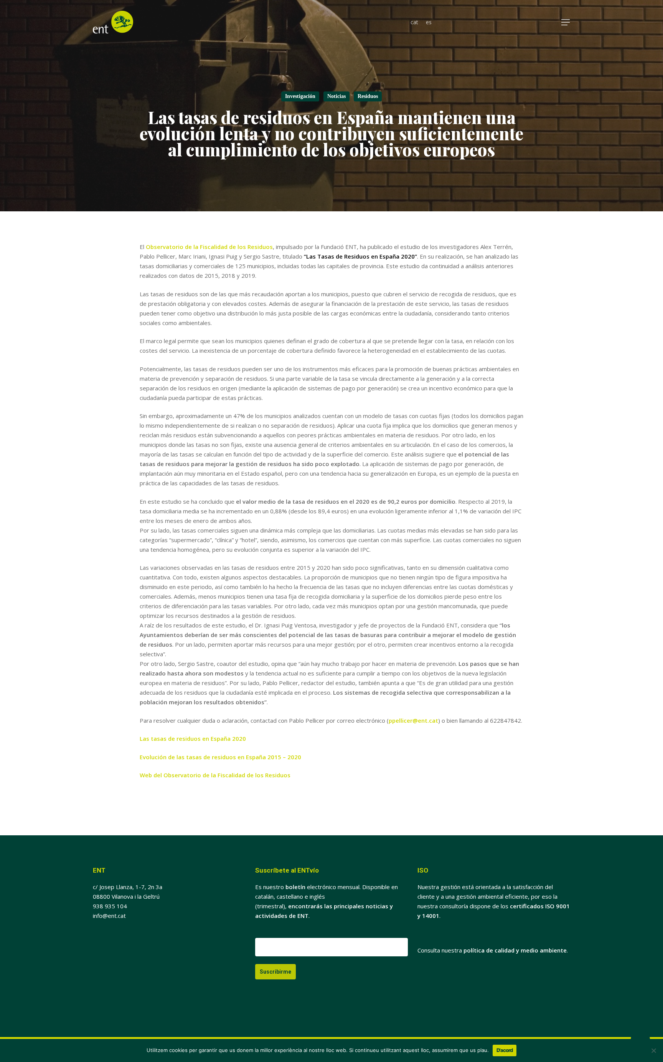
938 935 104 (110, 906)
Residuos (368, 96)
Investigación (300, 96)
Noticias (336, 96)
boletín (295, 887)
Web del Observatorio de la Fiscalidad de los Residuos (215, 775)
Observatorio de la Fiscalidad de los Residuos (209, 247)
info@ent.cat (109, 915)
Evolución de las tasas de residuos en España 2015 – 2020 (220, 757)
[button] (566, 22)
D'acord (504, 1050)
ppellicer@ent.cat (413, 720)
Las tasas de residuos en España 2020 (193, 738)
